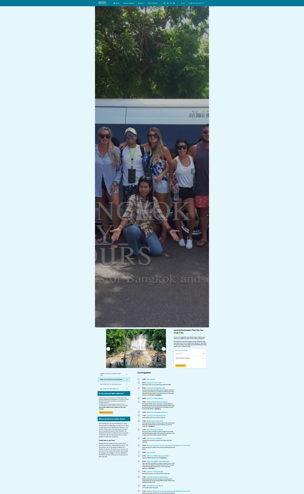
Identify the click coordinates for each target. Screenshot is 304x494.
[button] (164, 349)
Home (117, 3)
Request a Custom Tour (106, 412)
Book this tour (180, 365)
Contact (183, 3)
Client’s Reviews (152, 3)
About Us (141, 3)
